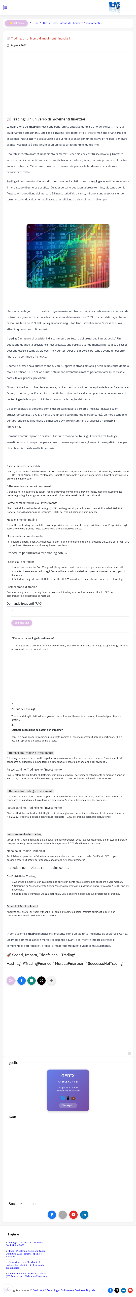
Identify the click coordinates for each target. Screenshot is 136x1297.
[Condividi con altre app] (51, 980)
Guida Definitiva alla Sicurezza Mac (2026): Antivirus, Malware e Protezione (26, 1275)
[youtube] (73, 1215)
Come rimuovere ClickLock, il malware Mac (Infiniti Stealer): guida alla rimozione (25, 1265)
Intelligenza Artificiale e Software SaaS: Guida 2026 (24, 1244)
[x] (63, 1215)
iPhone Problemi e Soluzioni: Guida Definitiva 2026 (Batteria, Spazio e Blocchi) (25, 1254)
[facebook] (52, 1215)
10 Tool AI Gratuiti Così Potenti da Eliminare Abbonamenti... (66, 23)
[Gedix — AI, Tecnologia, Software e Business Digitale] (114, 7)
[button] (21, 980)
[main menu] (5, 7)
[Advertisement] (68, 82)
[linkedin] (84, 1215)
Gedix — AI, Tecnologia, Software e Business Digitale (64, 1290)
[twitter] (116, 1290)
